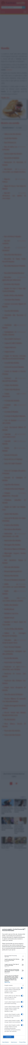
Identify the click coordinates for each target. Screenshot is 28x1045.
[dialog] (14, 986)
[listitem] (14, 956)
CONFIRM (8, 1036)
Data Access (14, 1042)
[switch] (22, 959)
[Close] (25, 929)
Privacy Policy (22, 1042)
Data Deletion (5, 1042)
